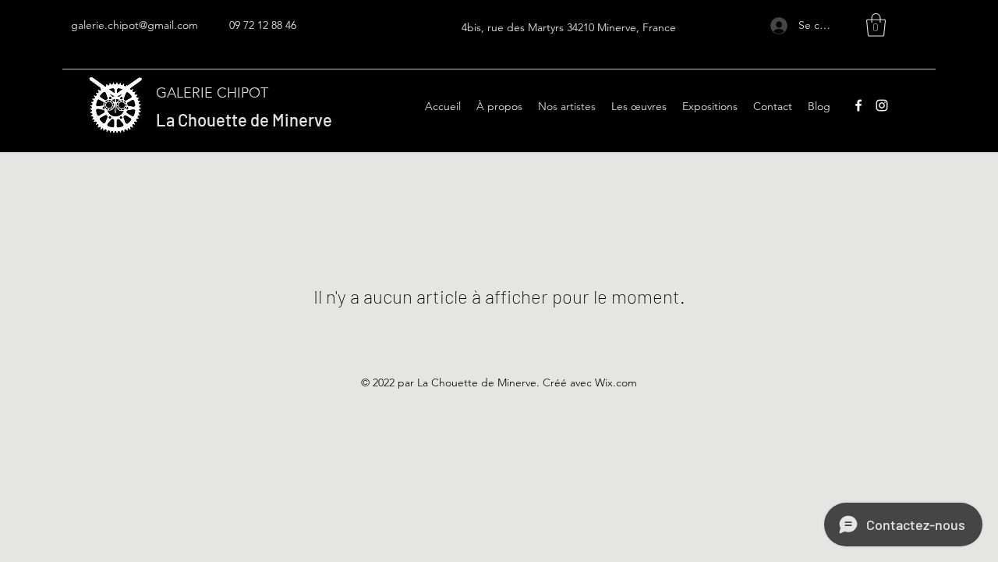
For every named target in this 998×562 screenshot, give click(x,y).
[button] (876, 25)
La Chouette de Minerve (244, 119)
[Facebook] (858, 105)
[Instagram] (882, 105)
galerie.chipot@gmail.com (134, 25)
